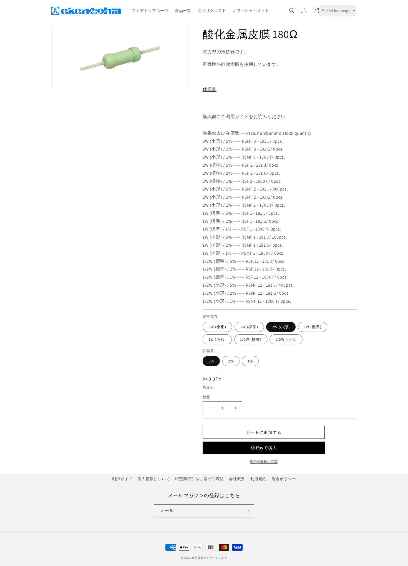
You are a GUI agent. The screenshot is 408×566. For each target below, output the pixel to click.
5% (211, 361)
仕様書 (209, 89)
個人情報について (153, 478)
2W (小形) (281, 326)
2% (231, 361)
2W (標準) (249, 326)
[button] (292, 10)
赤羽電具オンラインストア (209, 558)
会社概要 (237, 478)
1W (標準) (312, 326)
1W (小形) (217, 339)
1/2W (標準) (250, 339)
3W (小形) (217, 326)
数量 (206, 397)
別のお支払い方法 (264, 461)
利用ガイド (122, 478)
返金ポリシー (284, 478)
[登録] (247, 510)
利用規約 (258, 478)
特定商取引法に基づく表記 (199, 478)
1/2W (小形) (286, 339)
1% (250, 361)
